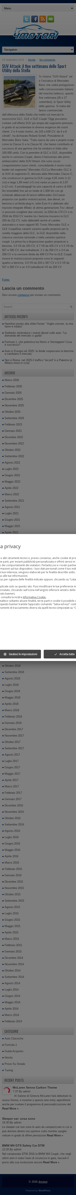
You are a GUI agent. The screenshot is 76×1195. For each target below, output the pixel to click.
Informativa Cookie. (34, 597)
